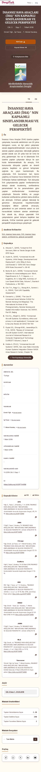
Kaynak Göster (19, 47)
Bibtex (37, 495)
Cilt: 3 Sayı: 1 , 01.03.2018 (15, 692)
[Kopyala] (35, 517)
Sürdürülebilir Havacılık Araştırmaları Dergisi (20, 85)
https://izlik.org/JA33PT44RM (15, 484)
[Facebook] (6, 757)
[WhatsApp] (13, 757)
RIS (27, 495)
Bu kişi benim (17, 412)
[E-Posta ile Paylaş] (35, 757)
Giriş (36, 3)
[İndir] (35, 739)
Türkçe (29, 3)
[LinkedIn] (28, 757)
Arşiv (4, 683)
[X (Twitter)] (20, 757)
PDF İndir (19, 42)
